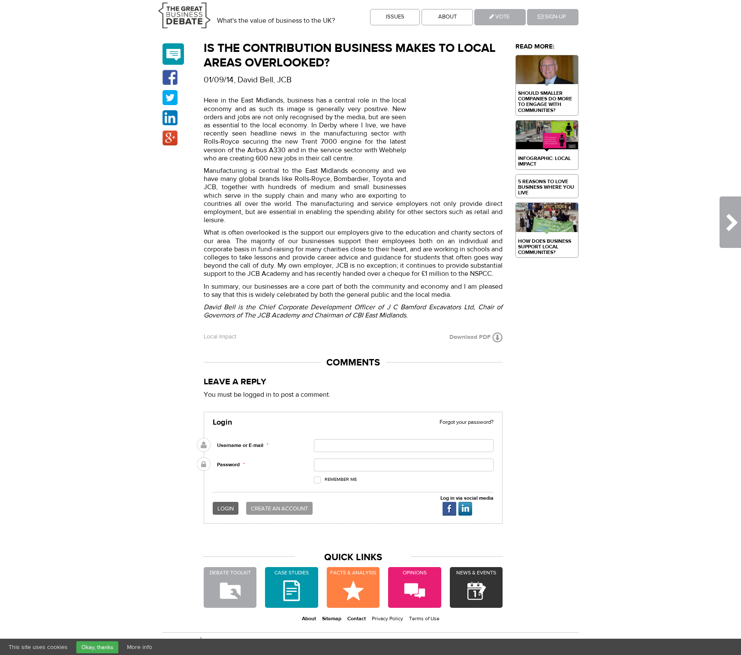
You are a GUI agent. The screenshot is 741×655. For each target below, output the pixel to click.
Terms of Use (424, 618)
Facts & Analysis (353, 572)
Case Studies (291, 572)
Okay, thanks (97, 647)
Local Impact (220, 337)
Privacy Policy (387, 618)
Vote (501, 16)
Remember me (341, 479)
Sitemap (331, 618)
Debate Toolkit (230, 572)
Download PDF (470, 337)
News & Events (476, 572)
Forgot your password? (467, 422)
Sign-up (554, 16)
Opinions (415, 572)
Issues (395, 16)
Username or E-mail (240, 445)
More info (139, 647)
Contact (356, 618)
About (447, 16)
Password (228, 464)
